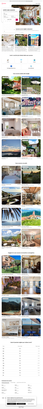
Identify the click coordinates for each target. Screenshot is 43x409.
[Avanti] (22, 32)
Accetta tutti (11, 403)
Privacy (20, 407)
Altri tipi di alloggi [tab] (12, 382)
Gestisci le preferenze (31, 403)
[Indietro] (19, 32)
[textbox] (7, 17)
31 (4, 31)
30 (14, 29)
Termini (23, 407)
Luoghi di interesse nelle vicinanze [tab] (21, 382)
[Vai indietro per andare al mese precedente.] (4, 19)
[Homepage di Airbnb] (4, 3)
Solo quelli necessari (21, 403)
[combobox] (10, 14)
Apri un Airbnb (38, 3)
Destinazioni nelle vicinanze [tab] (5, 382)
